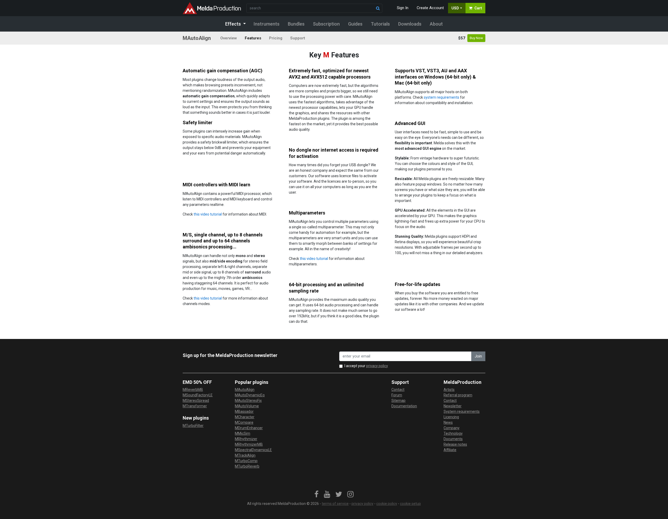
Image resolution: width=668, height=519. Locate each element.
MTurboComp (246, 461)
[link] (316, 494)
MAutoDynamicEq (250, 395)
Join (478, 356)
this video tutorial (208, 214)
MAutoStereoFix (248, 400)
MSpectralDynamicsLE (253, 450)
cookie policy (386, 504)
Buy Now (476, 38)
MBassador (244, 411)
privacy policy (377, 366)
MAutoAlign (244, 389)
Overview (228, 38)
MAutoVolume (247, 406)
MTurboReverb (247, 466)
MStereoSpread (196, 400)
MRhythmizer (246, 439)
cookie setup (410, 504)
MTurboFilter (193, 425)
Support (297, 38)
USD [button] (455, 8)
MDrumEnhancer (249, 428)
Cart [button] (478, 8)
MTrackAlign (245, 455)
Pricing (275, 38)
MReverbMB (193, 389)
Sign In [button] (402, 7)
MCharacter (244, 417)
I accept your (366, 366)
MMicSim (242, 433)
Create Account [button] (430, 7)
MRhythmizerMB (249, 444)
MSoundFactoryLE (198, 395)
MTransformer (195, 406)
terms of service (335, 504)
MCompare (244, 422)
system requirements (441, 97)
